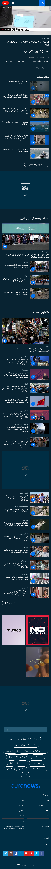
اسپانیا (22, 762)
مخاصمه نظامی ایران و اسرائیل (25, 744)
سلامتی (21, 768)
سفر (48, 815)
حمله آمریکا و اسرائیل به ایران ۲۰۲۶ (33, 750)
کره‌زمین (21, 805)
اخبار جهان (24, 370)
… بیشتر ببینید (41, 68)
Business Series (21, 507)
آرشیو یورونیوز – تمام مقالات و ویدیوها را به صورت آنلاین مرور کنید (14, 828)
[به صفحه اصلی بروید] (42, 3)
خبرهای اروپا (24, 357)
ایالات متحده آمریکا (37, 768)
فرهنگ (22, 815)
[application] (25, 20)
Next (47, 810)
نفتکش (9, 768)
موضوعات (45, 794)
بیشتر (47, 844)
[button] (36, 164)
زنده (5, 3)
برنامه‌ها (21, 821)
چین (27, 397)
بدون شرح (45, 252)
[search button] (6, 729)
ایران (47, 346)
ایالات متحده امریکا (21, 424)
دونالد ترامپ (38, 756)
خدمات (46, 838)
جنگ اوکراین (10, 750)
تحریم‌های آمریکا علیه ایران (18, 756)
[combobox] (25, 729)
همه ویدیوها (11, 602)
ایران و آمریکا (36, 762)
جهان (22, 800)
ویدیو (47, 821)
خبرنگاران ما (45, 826)
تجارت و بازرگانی (43, 805)
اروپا (47, 800)
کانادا (25, 774)
